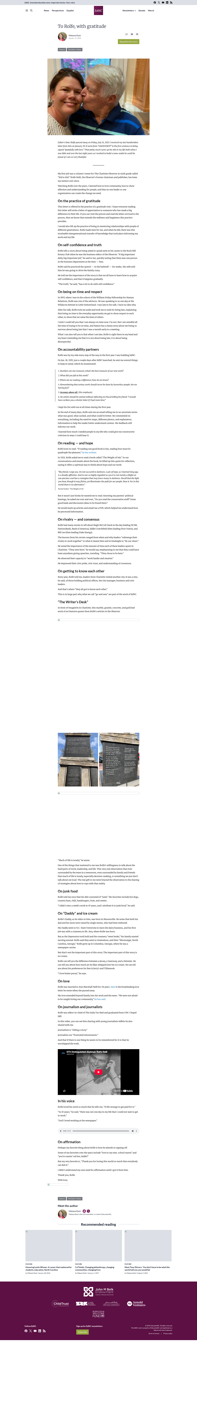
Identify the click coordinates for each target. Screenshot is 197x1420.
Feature (62, 49)
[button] (132, 34)
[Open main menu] (27, 10)
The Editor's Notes (74, 49)
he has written (89, 452)
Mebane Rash (75, 35)
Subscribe (82, 1332)
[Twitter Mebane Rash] (88, 1211)
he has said (99, 999)
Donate (142, 10)
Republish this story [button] (128, 41)
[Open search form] (31, 10)
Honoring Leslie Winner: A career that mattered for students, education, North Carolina (49, 1268)
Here (113, 987)
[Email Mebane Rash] (84, 1211)
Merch (151, 10)
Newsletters (128, 10)
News (46, 10)
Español (70, 10)
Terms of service (154, 1333)
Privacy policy (167, 1333)
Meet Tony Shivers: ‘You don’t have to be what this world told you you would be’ (147, 1268)
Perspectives (58, 10)
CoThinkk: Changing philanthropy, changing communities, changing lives (94, 1268)
